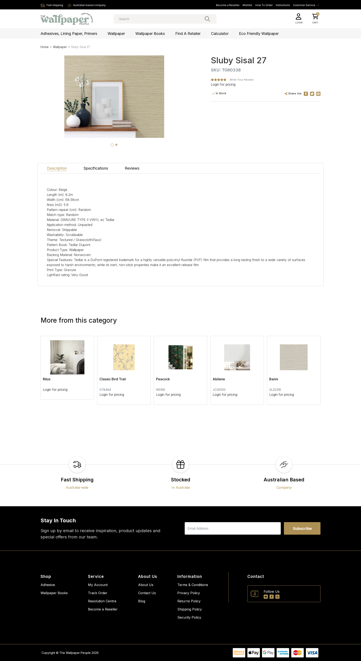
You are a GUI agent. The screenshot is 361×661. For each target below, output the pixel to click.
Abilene (219, 379)
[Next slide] (310, 370)
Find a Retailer (188, 33)
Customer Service (304, 5)
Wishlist (247, 5)
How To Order (264, 5)
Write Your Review (242, 79)
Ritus (46, 379)
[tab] (112, 144)
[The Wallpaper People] (67, 19)
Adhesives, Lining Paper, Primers (69, 33)
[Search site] (207, 19)
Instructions (283, 5)
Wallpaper (116, 33)
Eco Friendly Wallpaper (259, 33)
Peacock (163, 379)
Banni (273, 379)
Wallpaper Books (150, 33)
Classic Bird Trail (112, 379)
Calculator (220, 33)
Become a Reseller (227, 5)
